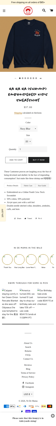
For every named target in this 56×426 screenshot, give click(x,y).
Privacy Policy (28, 377)
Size (28, 135)
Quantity (12, 149)
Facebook (29, 383)
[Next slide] (40, 78)
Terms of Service (28, 373)
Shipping (18, 113)
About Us (28, 343)
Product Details (12, 186)
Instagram (29, 387)
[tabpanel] (28, 44)
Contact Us (28, 359)
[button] (52, 415)
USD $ (27, 394)
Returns (28, 351)
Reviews (28, 365)
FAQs (28, 355)
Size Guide (42, 186)
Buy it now (39, 160)
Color (28, 122)
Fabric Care (28, 186)
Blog (28, 369)
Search (28, 347)
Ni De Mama (32, 401)
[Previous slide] (15, 78)
